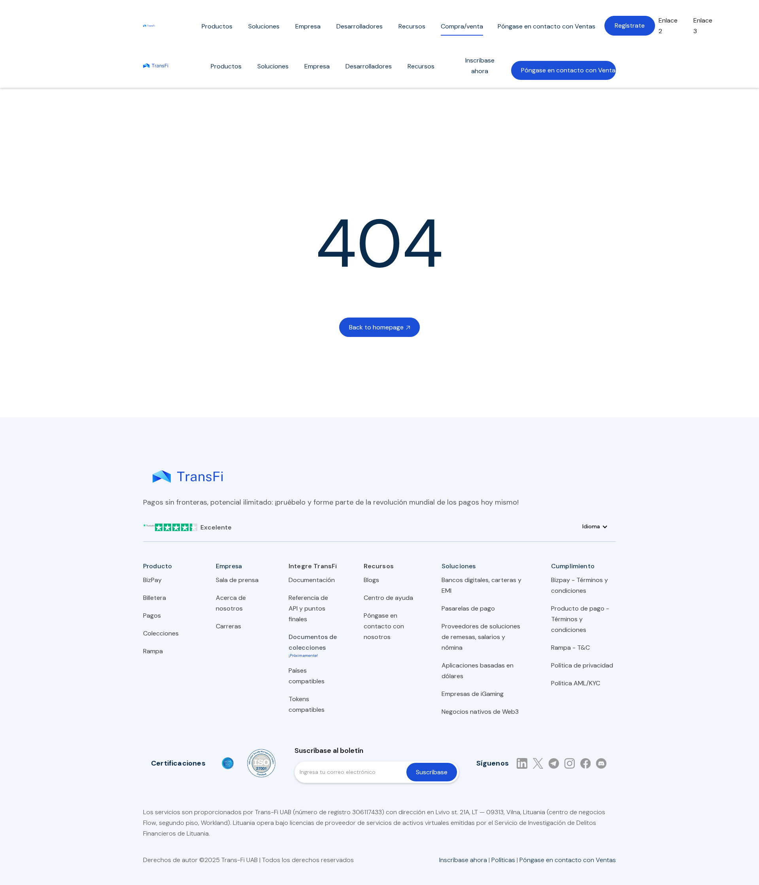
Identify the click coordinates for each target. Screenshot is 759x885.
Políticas (503, 860)
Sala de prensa (237, 580)
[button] (217, 28)
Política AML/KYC (575, 683)
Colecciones (161, 633)
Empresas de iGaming (473, 694)
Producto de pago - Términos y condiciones (580, 619)
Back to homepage (379, 327)
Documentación (312, 580)
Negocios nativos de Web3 (480, 711)
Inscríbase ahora (480, 65)
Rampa (153, 651)
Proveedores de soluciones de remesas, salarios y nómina (481, 637)
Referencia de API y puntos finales (308, 608)
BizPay (152, 580)
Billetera (154, 598)
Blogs (371, 580)
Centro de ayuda (388, 598)
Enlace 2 (668, 25)
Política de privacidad (582, 665)
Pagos (152, 615)
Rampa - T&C (570, 647)
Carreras (228, 626)
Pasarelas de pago (468, 608)
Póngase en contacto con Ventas (568, 70)
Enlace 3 (702, 25)
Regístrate (630, 25)
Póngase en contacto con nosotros (384, 626)
